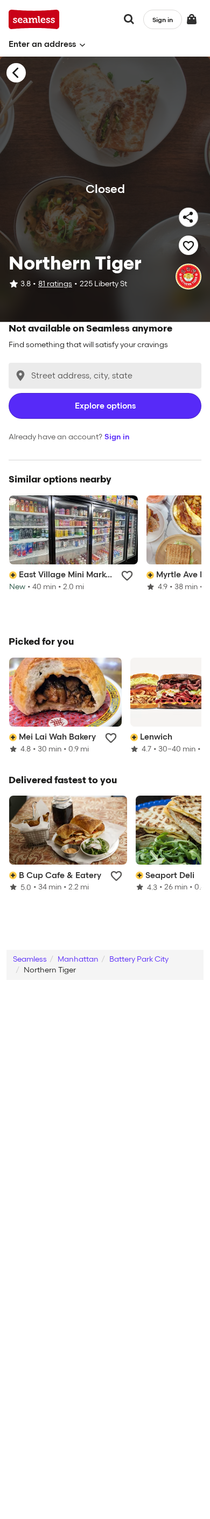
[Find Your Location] (20, 376)
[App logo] (34, 19)
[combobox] (105, 376)
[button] (47, 44)
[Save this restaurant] (188, 245)
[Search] (129, 19)
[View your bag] (191, 19)
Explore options (105, 406)
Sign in (117, 436)
